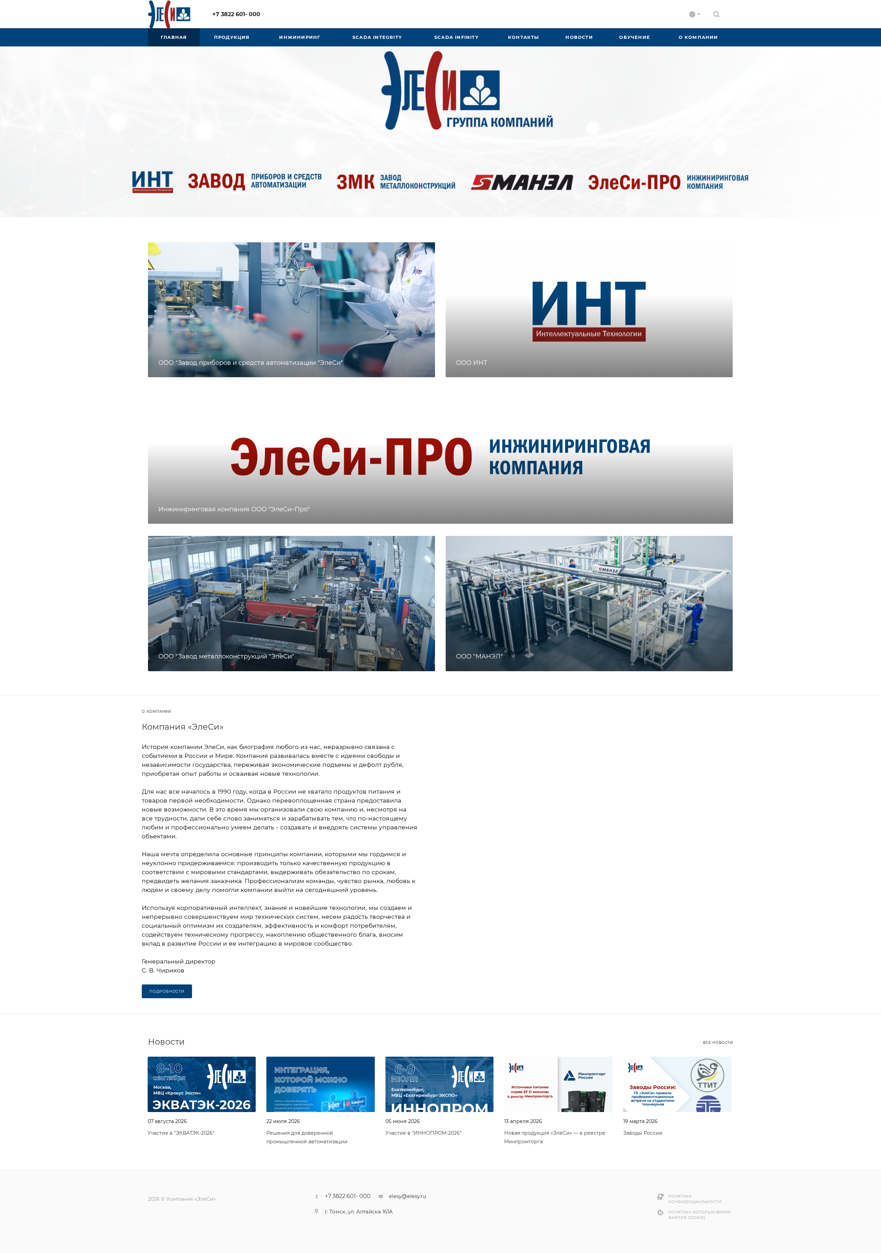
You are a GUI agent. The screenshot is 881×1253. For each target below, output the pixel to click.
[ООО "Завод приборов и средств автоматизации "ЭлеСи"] (291, 309)
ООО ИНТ (471, 363)
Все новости (718, 1042)
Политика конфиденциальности (694, 1199)
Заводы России (642, 1133)
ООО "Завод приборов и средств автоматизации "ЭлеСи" (250, 363)
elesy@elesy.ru (407, 1196)
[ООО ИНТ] (589, 309)
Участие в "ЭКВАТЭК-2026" (181, 1133)
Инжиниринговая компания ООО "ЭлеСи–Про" (234, 509)
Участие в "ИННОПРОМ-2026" (423, 1133)
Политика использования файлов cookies (699, 1215)
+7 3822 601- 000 (236, 14)
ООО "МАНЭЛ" (479, 656)
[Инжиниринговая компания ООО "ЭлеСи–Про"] (440, 456)
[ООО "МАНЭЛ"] (589, 603)
